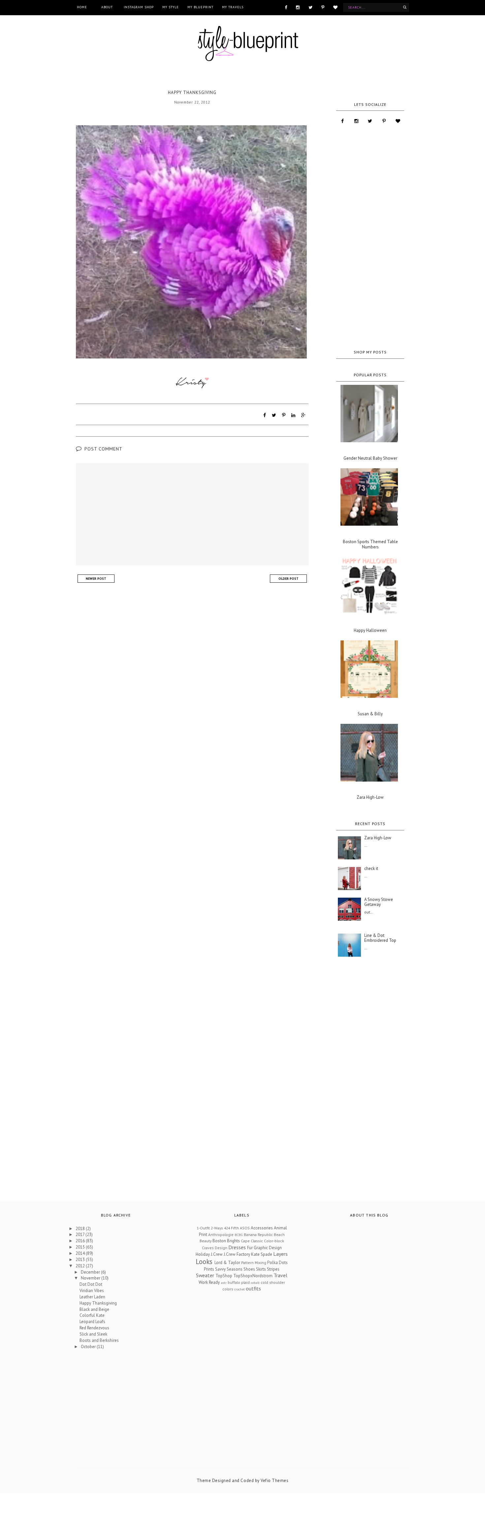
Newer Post (96, 578)
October (89, 1346)
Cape (245, 1240)
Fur (250, 1248)
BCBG (239, 1234)
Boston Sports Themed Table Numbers (370, 544)
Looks (204, 1261)
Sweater (205, 1275)
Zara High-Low (370, 797)
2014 (81, 1253)
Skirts (261, 1269)
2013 (81, 1259)
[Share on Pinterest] (283, 415)
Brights (233, 1241)
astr (224, 1282)
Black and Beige (94, 1309)
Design (221, 1247)
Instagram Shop (139, 7)
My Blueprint (200, 7)
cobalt (255, 1282)
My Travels (232, 7)
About (107, 7)
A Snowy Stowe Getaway (378, 902)
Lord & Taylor (227, 1262)
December (91, 1272)
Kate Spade (261, 1254)
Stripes (273, 1269)
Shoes (249, 1269)
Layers (280, 1254)
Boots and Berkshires (99, 1340)
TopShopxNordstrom (253, 1276)
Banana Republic (258, 1234)
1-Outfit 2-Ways (210, 1227)
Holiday (203, 1254)
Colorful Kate (92, 1315)
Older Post (288, 578)
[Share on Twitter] (274, 415)
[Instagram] (298, 7)
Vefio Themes (274, 1480)
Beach (279, 1234)
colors (227, 1288)
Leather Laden (92, 1297)
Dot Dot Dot (91, 1284)
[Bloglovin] (335, 7)
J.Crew (217, 1254)
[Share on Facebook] (264, 415)
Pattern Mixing (253, 1262)
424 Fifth (231, 1227)
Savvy (220, 1269)
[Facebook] (286, 7)
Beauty (205, 1240)
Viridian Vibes (92, 1290)
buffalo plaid (239, 1282)
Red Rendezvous (94, 1328)
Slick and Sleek (93, 1334)
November (91, 1278)
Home (82, 7)
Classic (257, 1240)
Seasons (234, 1269)
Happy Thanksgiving (98, 1303)
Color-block (274, 1240)
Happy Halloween (370, 630)
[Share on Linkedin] (293, 415)
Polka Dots (277, 1262)
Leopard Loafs (92, 1321)
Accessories (262, 1228)
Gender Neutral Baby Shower (370, 458)
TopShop (223, 1276)
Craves (208, 1247)
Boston (219, 1241)
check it (371, 868)
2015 (81, 1247)
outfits (253, 1288)
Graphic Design (268, 1248)
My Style (170, 7)
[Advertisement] (370, 237)
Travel (280, 1275)
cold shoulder (273, 1282)
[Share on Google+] (303, 415)
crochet (239, 1289)
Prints (209, 1269)
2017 (80, 1234)
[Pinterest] (322, 7)
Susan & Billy (370, 714)
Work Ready (209, 1282)
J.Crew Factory (237, 1254)
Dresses (237, 1247)
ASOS (245, 1227)
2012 (81, 1266)
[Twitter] (310, 7)
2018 (81, 1228)
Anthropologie (221, 1234)
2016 (81, 1241)
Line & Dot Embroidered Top (380, 938)
